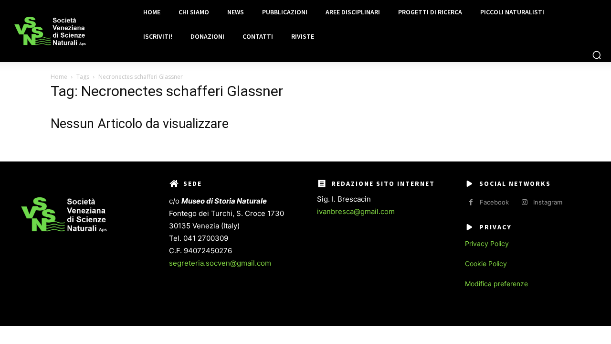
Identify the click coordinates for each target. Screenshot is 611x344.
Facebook (494, 202)
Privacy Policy (487, 243)
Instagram (547, 202)
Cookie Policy (486, 263)
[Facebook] (471, 202)
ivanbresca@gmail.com (356, 211)
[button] (596, 55)
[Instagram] (524, 202)
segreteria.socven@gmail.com (220, 263)
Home (59, 77)
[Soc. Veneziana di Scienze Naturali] (50, 31)
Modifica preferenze (496, 284)
